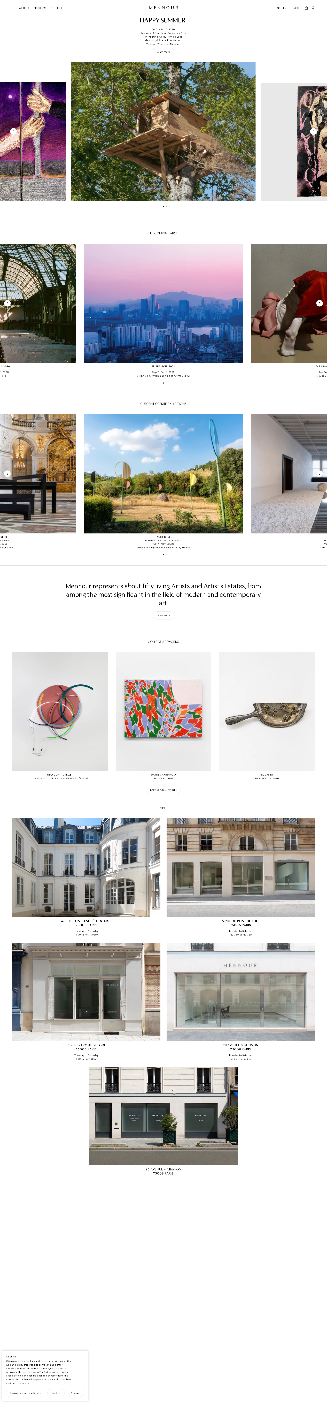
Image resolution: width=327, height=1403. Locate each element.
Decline (56, 1393)
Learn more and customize (25, 1393)
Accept (75, 1393)
